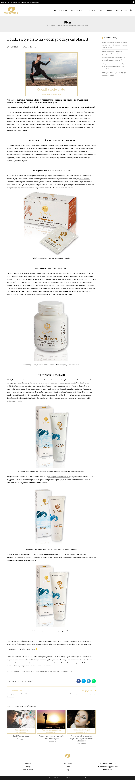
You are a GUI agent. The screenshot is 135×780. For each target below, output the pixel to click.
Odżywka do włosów (22, 557)
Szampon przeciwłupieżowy (59, 476)
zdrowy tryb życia (65, 671)
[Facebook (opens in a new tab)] (133, 2)
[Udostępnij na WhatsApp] (94, 681)
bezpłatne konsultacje (34, 663)
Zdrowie (33, 47)
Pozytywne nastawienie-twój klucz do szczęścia (51, 737)
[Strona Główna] (48, 26)
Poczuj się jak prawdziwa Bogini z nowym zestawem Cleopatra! (81, 738)
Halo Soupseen (50, 185)
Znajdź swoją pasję (21, 736)
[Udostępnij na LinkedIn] (89, 681)
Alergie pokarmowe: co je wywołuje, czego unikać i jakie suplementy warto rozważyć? (113, 66)
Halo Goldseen (61, 285)
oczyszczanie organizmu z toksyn (27, 671)
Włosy (25, 47)
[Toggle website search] (131, 10)
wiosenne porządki (46, 671)
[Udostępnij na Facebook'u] (78, 681)
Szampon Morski (15, 401)
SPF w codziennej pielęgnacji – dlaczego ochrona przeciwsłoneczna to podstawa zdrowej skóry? (114, 45)
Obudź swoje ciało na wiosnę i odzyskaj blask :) (73, 26)
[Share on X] (84, 681)
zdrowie (56, 671)
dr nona (13, 671)
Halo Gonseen (84, 179)
